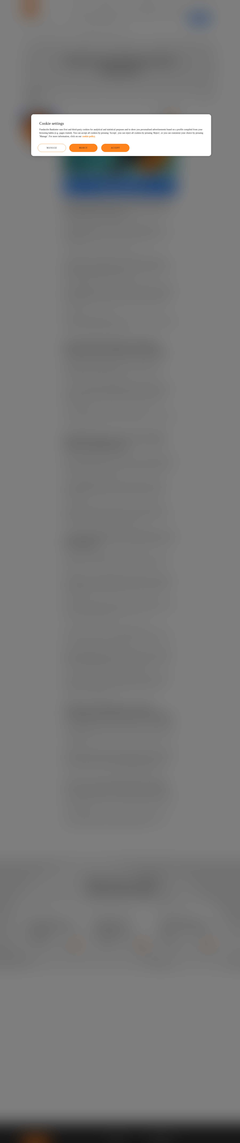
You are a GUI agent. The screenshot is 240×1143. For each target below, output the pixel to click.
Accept (115, 148)
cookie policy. (89, 136)
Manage (52, 148)
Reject (83, 148)
